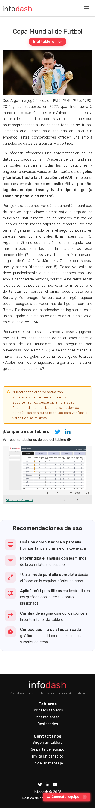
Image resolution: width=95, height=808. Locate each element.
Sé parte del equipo (47, 749)
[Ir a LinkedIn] (47, 785)
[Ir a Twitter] (40, 785)
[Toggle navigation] (87, 8)
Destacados (47, 724)
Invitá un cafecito (47, 756)
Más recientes (47, 717)
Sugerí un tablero (47, 742)
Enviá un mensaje (47, 763)
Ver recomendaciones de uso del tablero (35, 440)
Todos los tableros (47, 710)
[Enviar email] (55, 785)
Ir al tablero (43, 41)
